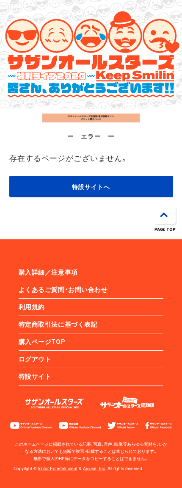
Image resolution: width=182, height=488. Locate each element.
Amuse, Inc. (94, 468)
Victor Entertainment (57, 468)
